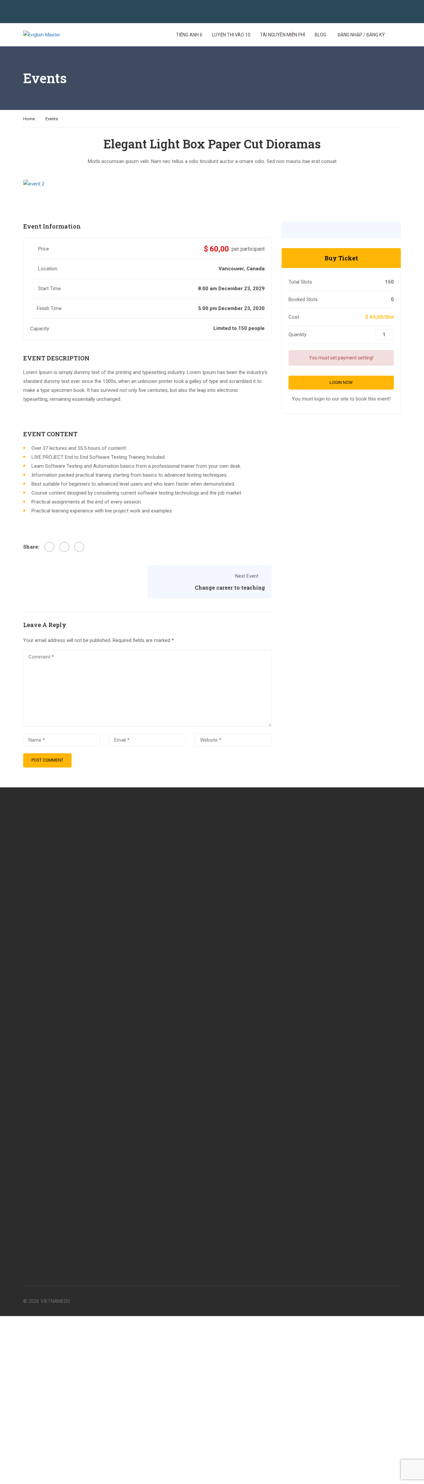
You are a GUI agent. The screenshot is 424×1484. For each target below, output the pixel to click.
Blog (320, 34)
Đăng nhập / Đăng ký (361, 34)
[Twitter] (64, 547)
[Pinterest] (79, 547)
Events (51, 118)
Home (29, 118)
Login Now (341, 382)
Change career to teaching (230, 587)
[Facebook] (49, 547)
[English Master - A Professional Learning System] (48, 35)
